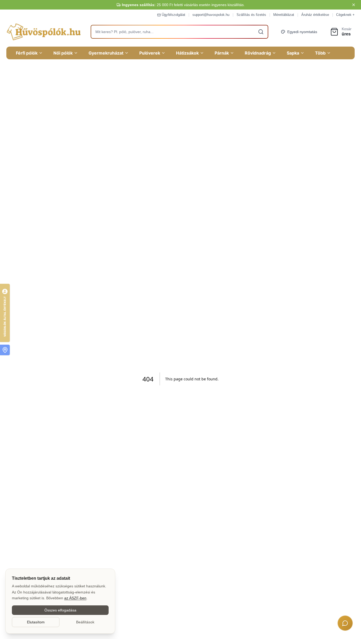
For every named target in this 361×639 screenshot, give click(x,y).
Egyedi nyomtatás (302, 32)
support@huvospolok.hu (210, 15)
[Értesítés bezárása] (353, 5)
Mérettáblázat (283, 15)
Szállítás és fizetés (251, 15)
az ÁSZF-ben (75, 598)
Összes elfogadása (60, 610)
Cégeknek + (345, 15)
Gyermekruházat (106, 53)
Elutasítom (36, 622)
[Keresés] (261, 32)
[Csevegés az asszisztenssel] (345, 623)
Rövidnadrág (258, 53)
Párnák (222, 53)
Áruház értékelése (315, 15)
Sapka (293, 53)
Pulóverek (149, 53)
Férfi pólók (27, 53)
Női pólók (63, 53)
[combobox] (179, 31)
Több (320, 53)
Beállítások (85, 622)
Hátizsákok (187, 53)
